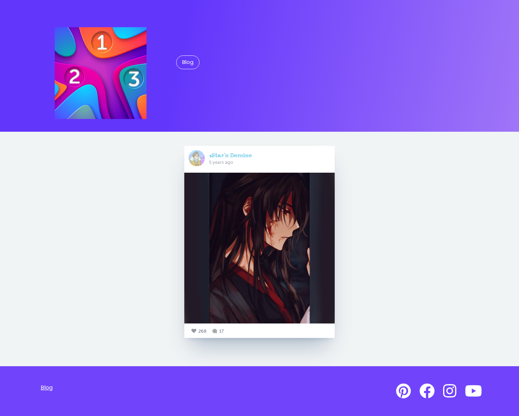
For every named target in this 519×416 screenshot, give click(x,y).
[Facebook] (427, 391)
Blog (187, 62)
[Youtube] (473, 391)
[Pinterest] (403, 391)
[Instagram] (450, 391)
